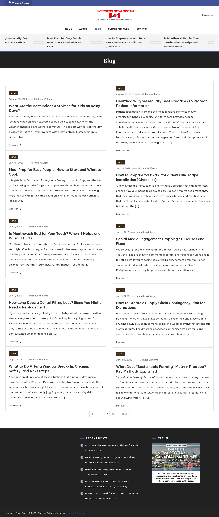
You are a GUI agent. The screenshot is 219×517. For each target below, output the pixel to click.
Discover (14, 145)
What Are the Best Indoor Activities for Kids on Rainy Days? (111, 448)
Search (206, 15)
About (83, 29)
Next (124, 414)
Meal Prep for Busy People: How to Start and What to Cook (60, 42)
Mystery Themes (74, 513)
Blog (97, 29)
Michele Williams (43, 99)
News (13, 93)
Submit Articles (118, 29)
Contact (141, 29)
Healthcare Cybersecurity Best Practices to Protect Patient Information (111, 460)
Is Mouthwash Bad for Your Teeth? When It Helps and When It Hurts (177, 42)
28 (113, 414)
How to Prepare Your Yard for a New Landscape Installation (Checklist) (121, 42)
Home (68, 29)
